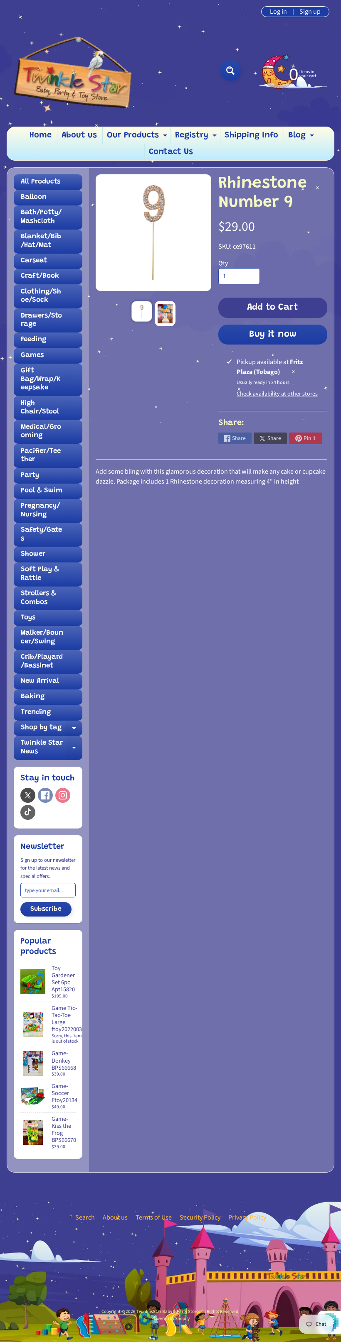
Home (41, 135)
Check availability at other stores (277, 394)
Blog (302, 137)
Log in (278, 11)
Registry (197, 137)
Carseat (34, 260)
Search (85, 1217)
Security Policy (200, 1217)
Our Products (138, 137)
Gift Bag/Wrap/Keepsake (40, 379)
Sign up (310, 11)
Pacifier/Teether (41, 455)
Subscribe (46, 909)
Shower (33, 554)
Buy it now (273, 334)
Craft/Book (40, 276)
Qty (223, 263)
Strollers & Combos (38, 598)
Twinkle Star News (51, 748)
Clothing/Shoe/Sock (41, 296)
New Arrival (40, 681)
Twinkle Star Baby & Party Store (167, 1311)
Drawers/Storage (41, 320)
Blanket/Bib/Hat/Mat (41, 241)
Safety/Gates (41, 534)
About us (79, 135)
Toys (28, 617)
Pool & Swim (41, 490)
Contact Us (171, 152)
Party (30, 475)
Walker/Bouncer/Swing (42, 637)
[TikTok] (27, 812)
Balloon (34, 197)
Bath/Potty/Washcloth (41, 217)
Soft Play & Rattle (40, 574)
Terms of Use (154, 1217)
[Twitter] (27, 795)
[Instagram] (62, 795)
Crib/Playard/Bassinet (42, 661)
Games (32, 355)
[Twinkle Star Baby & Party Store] (79, 70)
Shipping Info (251, 135)
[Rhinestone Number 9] (141, 311)
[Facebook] (45, 795)
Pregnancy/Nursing (40, 510)
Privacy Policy (247, 1217)
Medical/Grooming (41, 431)
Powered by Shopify (170, 1318)
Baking (32, 696)
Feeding (33, 339)
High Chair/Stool (40, 407)
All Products (40, 182)
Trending (36, 712)
